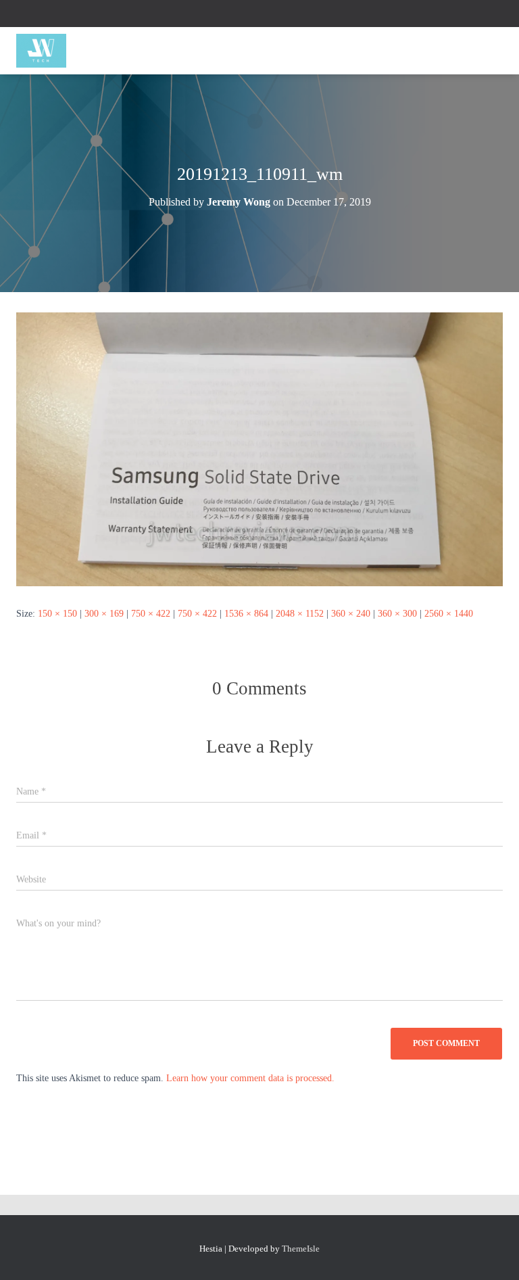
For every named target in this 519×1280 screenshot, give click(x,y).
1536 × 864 (246, 614)
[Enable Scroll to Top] (492, 1253)
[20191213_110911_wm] (259, 449)
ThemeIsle (301, 1248)
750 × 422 (150, 614)
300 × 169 (104, 614)
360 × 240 (350, 614)
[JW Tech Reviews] (46, 51)
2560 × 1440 (448, 614)
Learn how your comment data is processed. (250, 1078)
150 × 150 (57, 614)
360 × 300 (397, 614)
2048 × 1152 (300, 614)
